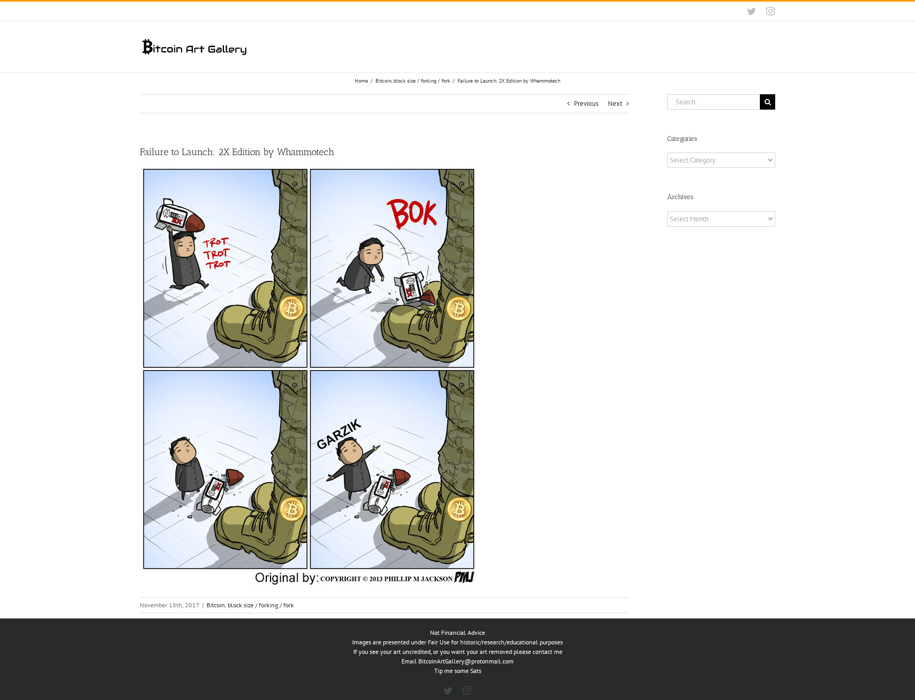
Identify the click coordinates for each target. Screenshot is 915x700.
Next (615, 103)
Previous (586, 103)
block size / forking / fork (261, 605)
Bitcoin (216, 605)
